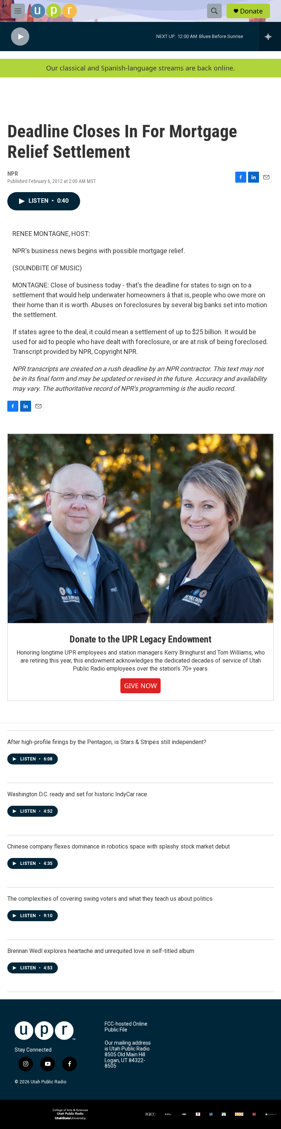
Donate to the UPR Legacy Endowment (140, 639)
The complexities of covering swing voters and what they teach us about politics (110, 898)
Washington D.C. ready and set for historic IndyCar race (77, 794)
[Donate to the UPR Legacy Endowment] (140, 528)
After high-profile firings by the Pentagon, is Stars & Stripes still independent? (106, 742)
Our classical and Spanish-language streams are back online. (140, 68)
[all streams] (270, 36)
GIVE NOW (140, 685)
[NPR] (150, 1114)
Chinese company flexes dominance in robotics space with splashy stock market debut (118, 846)
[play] (20, 37)
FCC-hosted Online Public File (126, 1027)
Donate (251, 11)
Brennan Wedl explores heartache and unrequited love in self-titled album (100, 950)
